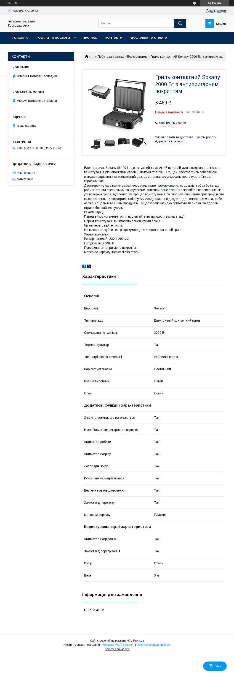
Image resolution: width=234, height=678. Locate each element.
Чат (218, 666)
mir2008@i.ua (26, 173)
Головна (20, 37)
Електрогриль (137, 56)
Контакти (113, 37)
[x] (89, 267)
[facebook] (84, 267)
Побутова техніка (111, 56)
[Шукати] (180, 23)
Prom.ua (138, 640)
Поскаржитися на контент (118, 644)
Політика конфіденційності (154, 644)
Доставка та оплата (149, 37)
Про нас (90, 37)
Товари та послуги (53, 37)
